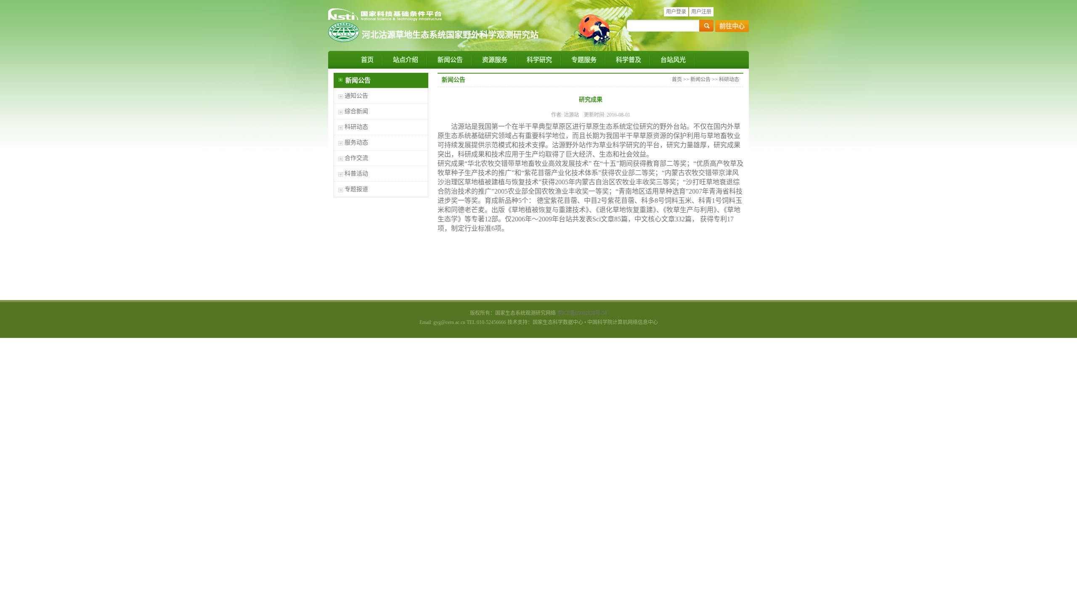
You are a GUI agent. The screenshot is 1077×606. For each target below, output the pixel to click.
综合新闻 (356, 111)
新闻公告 (450, 59)
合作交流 (356, 158)
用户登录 (676, 12)
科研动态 (356, 127)
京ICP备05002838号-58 (582, 313)
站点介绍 (405, 59)
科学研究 (539, 59)
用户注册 (701, 12)
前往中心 (732, 26)
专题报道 (356, 189)
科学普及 (628, 59)
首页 (367, 59)
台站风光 (673, 59)
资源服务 (494, 59)
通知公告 (356, 96)
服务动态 (356, 142)
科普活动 (356, 173)
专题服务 (584, 59)
